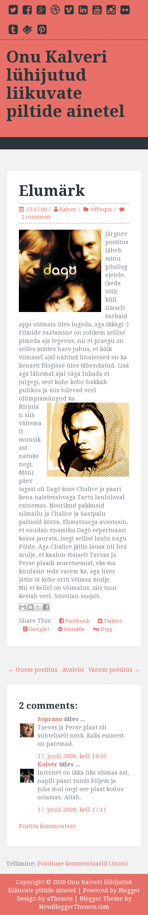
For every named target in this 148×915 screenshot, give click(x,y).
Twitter (112, 621)
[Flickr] (125, 11)
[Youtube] (97, 11)
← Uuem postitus (33, 669)
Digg (106, 629)
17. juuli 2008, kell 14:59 (71, 756)
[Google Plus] (41, 11)
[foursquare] (27, 31)
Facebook (77, 621)
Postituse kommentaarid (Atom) (82, 863)
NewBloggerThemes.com (74, 906)
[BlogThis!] (30, 607)
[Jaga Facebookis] (46, 607)
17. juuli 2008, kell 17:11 (71, 809)
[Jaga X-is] (38, 607)
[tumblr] (13, 31)
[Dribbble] (55, 11)
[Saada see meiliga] (22, 607)
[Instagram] (111, 11)
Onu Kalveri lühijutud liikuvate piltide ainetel (65, 84)
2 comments (36, 217)
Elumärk (52, 191)
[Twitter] (13, 11)
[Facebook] (27, 11)
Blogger (129, 890)
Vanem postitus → (114, 669)
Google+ (39, 629)
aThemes (60, 898)
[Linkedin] (83, 11)
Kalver (67, 209)
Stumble (73, 629)
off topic (101, 209)
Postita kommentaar (47, 826)
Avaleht (73, 669)
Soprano (49, 719)
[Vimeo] (69, 11)
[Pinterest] (41, 31)
